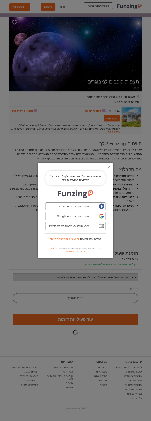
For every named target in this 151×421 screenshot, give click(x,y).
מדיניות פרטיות (72, 251)
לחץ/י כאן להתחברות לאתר (64, 239)
